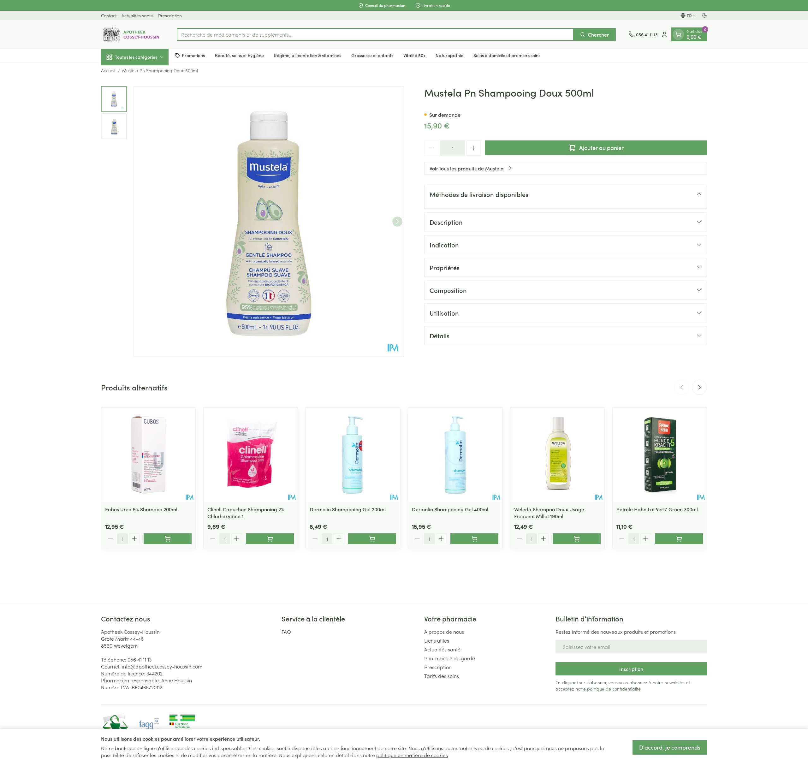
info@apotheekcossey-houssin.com (162, 666)
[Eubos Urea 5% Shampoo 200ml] (148, 455)
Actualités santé (137, 15)
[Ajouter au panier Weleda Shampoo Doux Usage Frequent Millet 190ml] (577, 538)
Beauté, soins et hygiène (239, 55)
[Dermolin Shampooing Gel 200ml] (353, 455)
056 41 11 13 (140, 659)
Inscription (631, 668)
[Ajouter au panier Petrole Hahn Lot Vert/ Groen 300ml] (679, 538)
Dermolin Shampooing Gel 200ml (348, 509)
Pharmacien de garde (449, 658)
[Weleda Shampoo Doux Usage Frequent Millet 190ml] (557, 455)
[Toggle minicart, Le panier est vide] (678, 34)
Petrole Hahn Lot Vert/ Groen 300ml (657, 509)
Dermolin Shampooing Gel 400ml (450, 509)
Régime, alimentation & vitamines (307, 55)
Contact (108, 15)
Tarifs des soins (441, 675)
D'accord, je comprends (669, 747)
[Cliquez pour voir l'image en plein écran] (269, 221)
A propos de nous (444, 631)
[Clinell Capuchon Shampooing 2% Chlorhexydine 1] (251, 455)
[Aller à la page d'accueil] (132, 34)
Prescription (170, 15)
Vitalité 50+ (414, 55)
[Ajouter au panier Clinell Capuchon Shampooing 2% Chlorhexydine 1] (270, 538)
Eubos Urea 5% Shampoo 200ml (141, 509)
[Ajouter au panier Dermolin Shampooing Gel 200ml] (372, 538)
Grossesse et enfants (372, 55)
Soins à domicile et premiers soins (506, 55)
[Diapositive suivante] (699, 387)
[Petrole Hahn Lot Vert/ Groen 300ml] (660, 455)
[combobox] (375, 34)
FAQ (286, 631)
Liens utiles (436, 640)
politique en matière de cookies (412, 754)
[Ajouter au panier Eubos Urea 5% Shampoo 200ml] (168, 538)
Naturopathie (449, 55)
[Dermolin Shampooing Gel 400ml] (455, 455)
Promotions (193, 55)
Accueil (108, 70)
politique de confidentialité (614, 689)
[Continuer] (397, 222)
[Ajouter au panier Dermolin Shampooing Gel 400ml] (474, 538)
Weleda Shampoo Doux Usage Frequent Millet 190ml (549, 513)
